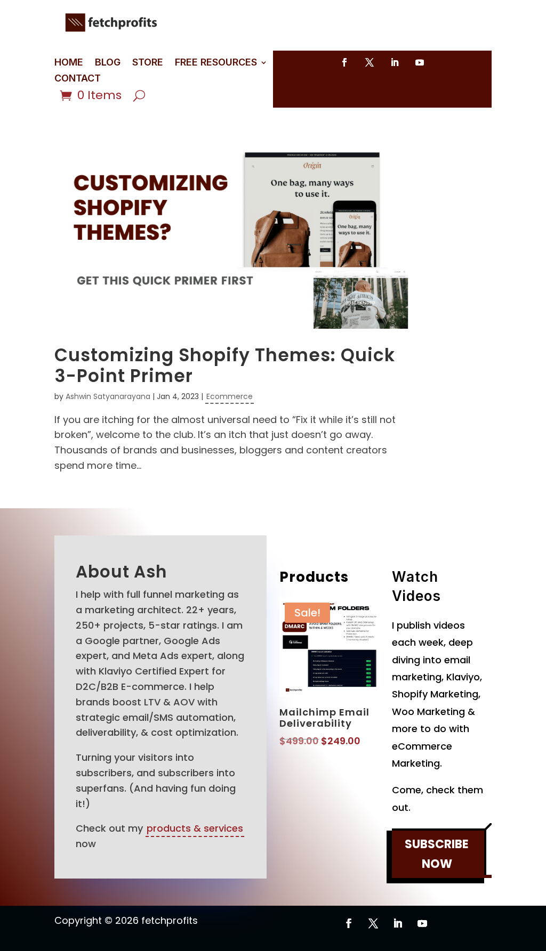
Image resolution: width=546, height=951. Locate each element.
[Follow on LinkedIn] (394, 62)
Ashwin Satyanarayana (108, 396)
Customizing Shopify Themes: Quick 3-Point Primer (224, 366)
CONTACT (77, 79)
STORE (147, 63)
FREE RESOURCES (216, 63)
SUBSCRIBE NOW (437, 854)
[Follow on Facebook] (344, 62)
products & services (195, 828)
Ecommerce (229, 396)
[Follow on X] (369, 62)
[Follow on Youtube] (419, 62)
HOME (68, 63)
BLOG (108, 63)
